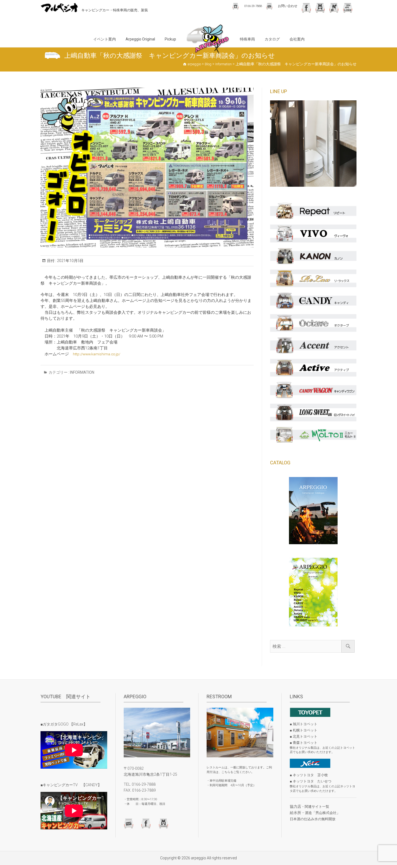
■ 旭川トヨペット (303, 724)
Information (82, 372)
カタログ (272, 39)
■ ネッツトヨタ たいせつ (310, 781)
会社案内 (297, 39)
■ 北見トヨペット (303, 736)
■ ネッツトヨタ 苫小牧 (309, 775)
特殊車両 (247, 39)
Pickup (170, 39)
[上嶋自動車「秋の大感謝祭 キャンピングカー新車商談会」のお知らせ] (147, 167)
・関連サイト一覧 (315, 807)
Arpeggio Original (140, 39)
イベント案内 (104, 39)
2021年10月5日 (69, 260)
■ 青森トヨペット (303, 743)
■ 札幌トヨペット (303, 730)
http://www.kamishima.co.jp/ (96, 354)
